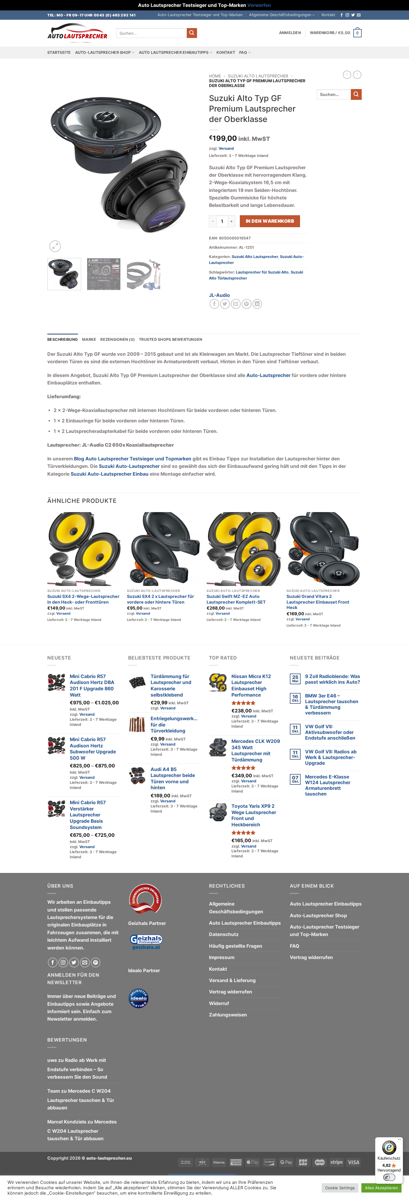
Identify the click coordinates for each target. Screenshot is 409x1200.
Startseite (59, 52)
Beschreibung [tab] (62, 339)
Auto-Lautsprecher (268, 375)
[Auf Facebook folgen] (341, 15)
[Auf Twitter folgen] (353, 15)
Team (53, 1091)
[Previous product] (357, 75)
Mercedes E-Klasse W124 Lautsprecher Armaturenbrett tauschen (327, 785)
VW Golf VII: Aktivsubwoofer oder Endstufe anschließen (330, 732)
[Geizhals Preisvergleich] (146, 946)
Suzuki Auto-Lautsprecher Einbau (110, 474)
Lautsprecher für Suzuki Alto (262, 272)
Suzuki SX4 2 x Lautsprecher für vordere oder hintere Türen (160, 599)
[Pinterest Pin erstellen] (247, 304)
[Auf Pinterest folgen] (96, 962)
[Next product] (347, 75)
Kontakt (328, 15)
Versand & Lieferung (232, 980)
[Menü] (399, 1140)
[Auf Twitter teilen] (225, 304)
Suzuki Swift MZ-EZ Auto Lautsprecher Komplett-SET (236, 599)
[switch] (389, 1177)
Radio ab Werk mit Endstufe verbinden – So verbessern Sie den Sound (77, 1068)
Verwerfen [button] (259, 5)
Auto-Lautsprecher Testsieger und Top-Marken (200, 15)
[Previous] (57, 162)
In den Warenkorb (270, 221)
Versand (226, 148)
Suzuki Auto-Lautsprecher (129, 466)
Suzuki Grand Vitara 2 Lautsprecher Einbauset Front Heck (318, 602)
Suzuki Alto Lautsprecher (258, 76)
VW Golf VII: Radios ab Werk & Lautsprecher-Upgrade (331, 757)
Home (215, 76)
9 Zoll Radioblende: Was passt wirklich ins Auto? (332, 679)
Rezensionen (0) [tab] (117, 339)
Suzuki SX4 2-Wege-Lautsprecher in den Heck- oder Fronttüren (83, 599)
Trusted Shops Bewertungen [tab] (170, 339)
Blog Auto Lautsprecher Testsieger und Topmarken (132, 459)
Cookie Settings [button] (340, 1187)
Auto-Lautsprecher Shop (103, 52)
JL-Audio (219, 295)
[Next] (189, 162)
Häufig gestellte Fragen (235, 946)
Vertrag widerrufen (230, 992)
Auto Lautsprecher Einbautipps (173, 52)
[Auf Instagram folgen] (347, 15)
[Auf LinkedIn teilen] (257, 304)
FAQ (243, 52)
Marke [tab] (89, 339)
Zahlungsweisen (228, 1015)
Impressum (221, 957)
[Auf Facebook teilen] (214, 304)
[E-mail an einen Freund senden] (236, 304)
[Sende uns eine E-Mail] (358, 15)
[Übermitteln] (192, 33)
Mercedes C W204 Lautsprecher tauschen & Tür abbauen (80, 1099)
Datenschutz (224, 934)
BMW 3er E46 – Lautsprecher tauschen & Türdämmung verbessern (331, 704)
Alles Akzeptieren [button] (381, 1187)
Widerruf (219, 1003)
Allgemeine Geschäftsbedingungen (280, 15)
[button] (290, 33)
